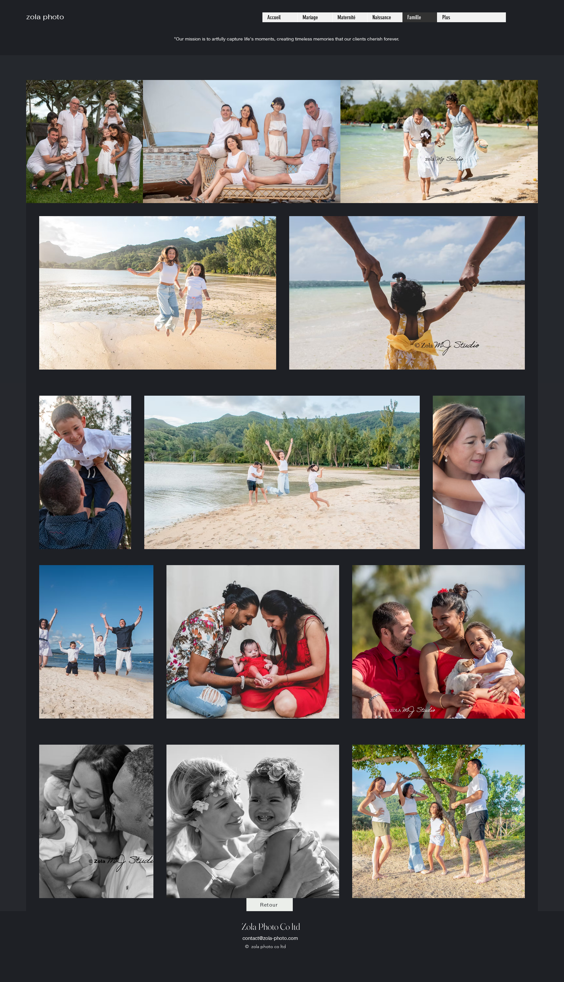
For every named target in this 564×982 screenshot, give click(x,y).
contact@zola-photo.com (270, 938)
